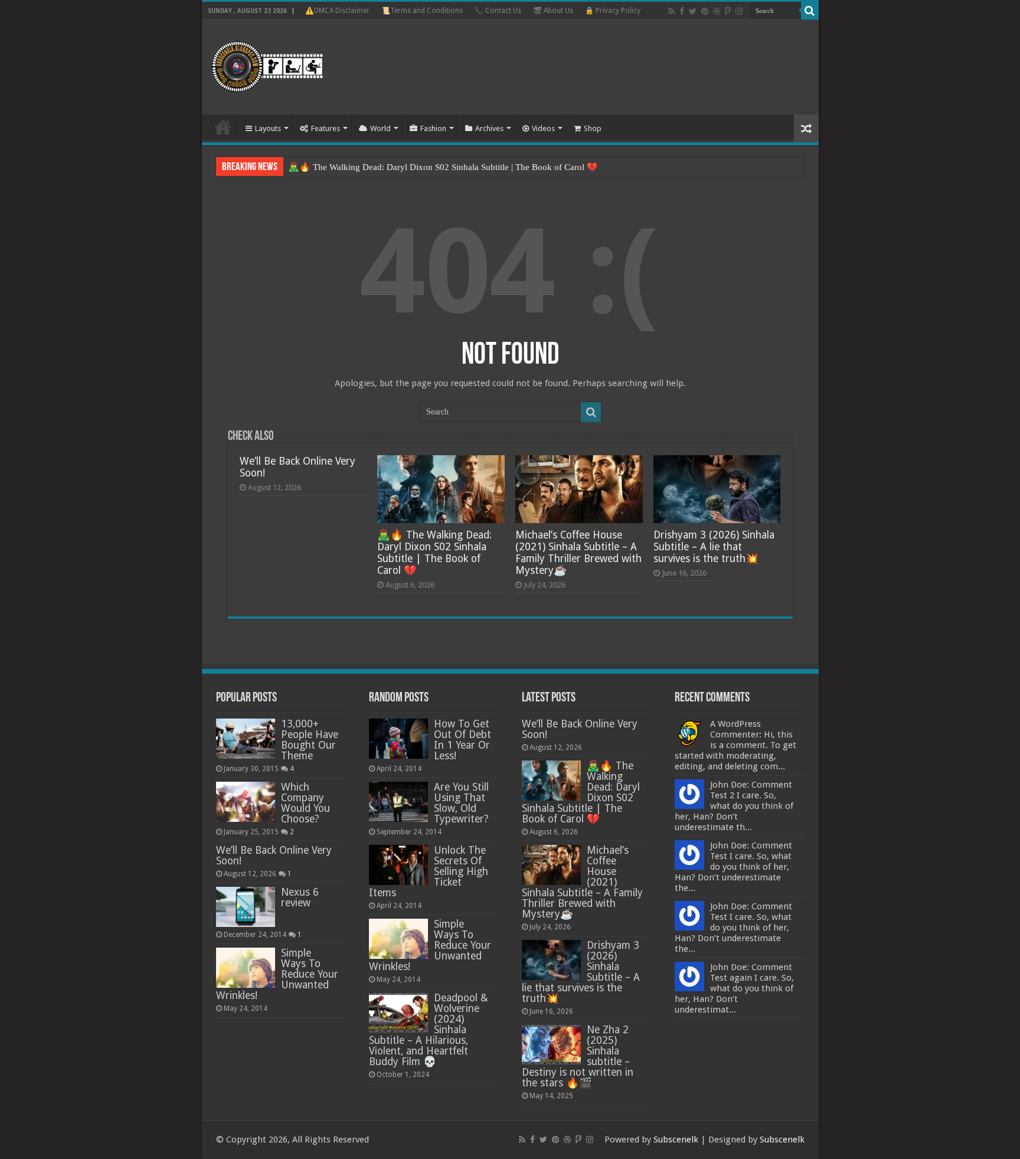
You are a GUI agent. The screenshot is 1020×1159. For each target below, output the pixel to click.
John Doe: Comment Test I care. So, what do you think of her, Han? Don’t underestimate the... (733, 866)
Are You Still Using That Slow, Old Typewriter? (461, 803)
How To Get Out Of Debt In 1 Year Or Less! (462, 740)
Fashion (433, 128)
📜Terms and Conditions (422, 10)
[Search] (810, 10)
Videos (543, 128)
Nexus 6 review (300, 897)
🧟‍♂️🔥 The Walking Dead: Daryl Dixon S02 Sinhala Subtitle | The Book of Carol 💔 (443, 167)
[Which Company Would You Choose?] (245, 802)
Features (325, 128)
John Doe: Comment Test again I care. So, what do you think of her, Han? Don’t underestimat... (734, 988)
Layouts (268, 128)
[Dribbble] (716, 11)
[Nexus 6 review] (245, 907)
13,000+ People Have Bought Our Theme (309, 740)
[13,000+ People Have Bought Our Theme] (245, 739)
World (380, 128)
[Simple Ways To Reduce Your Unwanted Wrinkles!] (245, 968)
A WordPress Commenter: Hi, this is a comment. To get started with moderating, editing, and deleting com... (735, 745)
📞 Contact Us (498, 10)
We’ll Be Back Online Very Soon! (274, 855)
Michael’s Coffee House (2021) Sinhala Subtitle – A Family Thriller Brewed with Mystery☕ (578, 552)
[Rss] (671, 11)
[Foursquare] (728, 11)
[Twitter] (693, 11)
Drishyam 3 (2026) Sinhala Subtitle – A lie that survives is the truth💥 (713, 546)
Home (223, 127)
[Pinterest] (705, 11)
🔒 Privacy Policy (612, 10)
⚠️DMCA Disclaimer (337, 10)
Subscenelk (675, 1139)
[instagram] (739, 11)
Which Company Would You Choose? (305, 803)
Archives (489, 128)
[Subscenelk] (289, 65)
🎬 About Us (553, 10)
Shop (592, 128)
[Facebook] (681, 11)
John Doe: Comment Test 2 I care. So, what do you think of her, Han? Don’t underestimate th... (734, 805)
